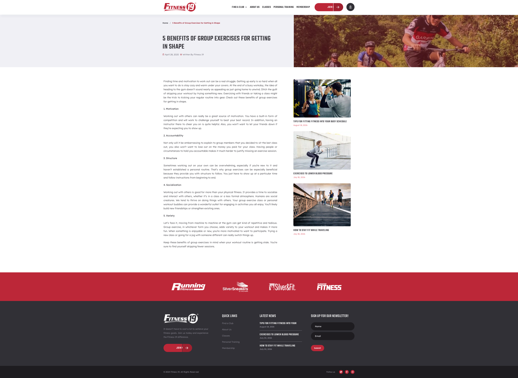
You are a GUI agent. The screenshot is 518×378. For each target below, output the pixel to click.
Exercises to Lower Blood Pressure (313, 174)
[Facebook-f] (347, 372)
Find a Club (227, 323)
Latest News (268, 316)
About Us (226, 329)
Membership (228, 348)
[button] (240, 7)
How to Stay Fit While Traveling (311, 230)
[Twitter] (341, 372)
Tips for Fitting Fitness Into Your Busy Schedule (320, 122)
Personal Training (231, 341)
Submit (317, 348)
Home (165, 23)
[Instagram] (353, 372)
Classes (226, 335)
